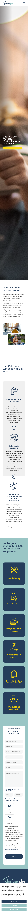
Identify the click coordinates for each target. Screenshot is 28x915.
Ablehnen (14, 905)
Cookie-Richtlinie (5, 913)
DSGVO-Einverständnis (12, 826)
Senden (14, 856)
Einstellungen (14, 909)
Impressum (23, 913)
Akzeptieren (14, 901)
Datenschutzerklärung (15, 913)
